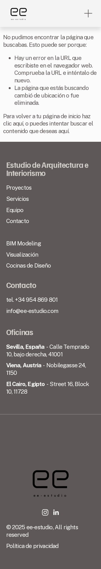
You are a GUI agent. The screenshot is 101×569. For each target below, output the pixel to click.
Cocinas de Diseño (28, 265)
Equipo (15, 209)
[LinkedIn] (55, 512)
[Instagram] (45, 512)
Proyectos (19, 187)
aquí (63, 130)
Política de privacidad (32, 545)
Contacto (17, 220)
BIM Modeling (23, 243)
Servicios (17, 198)
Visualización (22, 254)
